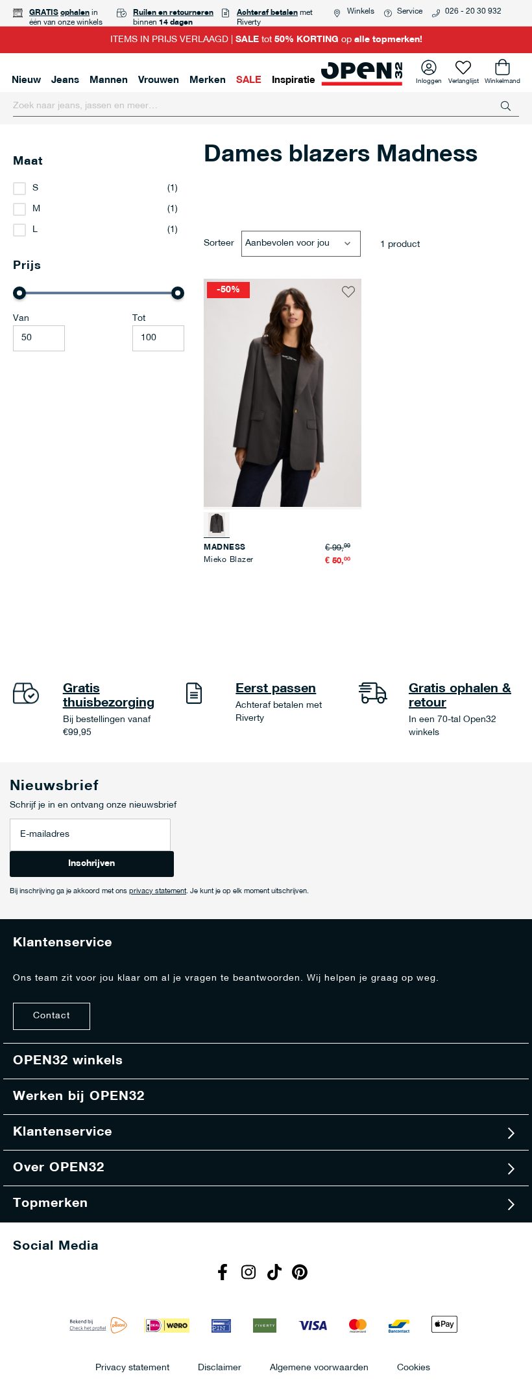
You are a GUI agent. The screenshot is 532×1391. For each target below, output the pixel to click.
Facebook (224, 1273)
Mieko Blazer (229, 560)
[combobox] (266, 106)
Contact (51, 1016)
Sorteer (219, 243)
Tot (138, 318)
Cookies (413, 1367)
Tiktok (275, 1273)
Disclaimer (219, 1367)
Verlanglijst (463, 79)
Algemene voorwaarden (319, 1367)
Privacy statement (132, 1367)
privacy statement (157, 891)
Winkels (360, 12)
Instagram (250, 1273)
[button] (348, 291)
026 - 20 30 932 (473, 12)
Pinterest (301, 1273)
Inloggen (429, 79)
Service (409, 12)
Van (21, 318)
